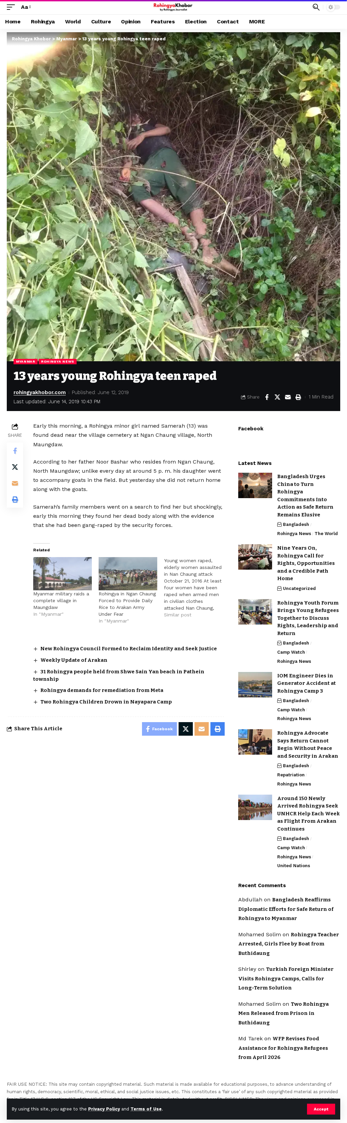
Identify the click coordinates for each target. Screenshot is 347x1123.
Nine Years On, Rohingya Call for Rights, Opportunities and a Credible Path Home (306, 563)
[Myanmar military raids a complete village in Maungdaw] (62, 574)
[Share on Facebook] (266, 397)
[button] (321, 1109)
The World (326, 533)
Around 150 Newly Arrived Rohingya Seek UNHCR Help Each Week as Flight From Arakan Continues (308, 813)
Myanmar (25, 361)
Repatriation (291, 774)
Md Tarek (250, 1038)
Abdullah (250, 899)
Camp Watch (291, 652)
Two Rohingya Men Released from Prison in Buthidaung (283, 1013)
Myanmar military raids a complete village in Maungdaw (61, 600)
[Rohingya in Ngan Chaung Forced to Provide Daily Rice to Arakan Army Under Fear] (128, 574)
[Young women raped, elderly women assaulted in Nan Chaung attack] (196, 587)
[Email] (287, 397)
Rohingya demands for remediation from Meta (101, 690)
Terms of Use (146, 1108)
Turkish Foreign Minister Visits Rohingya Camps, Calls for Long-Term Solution (285, 978)
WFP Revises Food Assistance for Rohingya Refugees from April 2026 (283, 1048)
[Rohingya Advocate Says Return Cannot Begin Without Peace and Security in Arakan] (255, 742)
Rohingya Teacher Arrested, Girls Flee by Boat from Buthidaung (288, 944)
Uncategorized (299, 588)
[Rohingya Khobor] (174, 7)
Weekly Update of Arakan (73, 660)
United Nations (293, 865)
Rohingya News (57, 361)
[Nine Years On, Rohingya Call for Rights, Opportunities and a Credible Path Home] (255, 557)
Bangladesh (296, 524)
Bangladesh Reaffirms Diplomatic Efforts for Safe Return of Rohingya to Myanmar (285, 909)
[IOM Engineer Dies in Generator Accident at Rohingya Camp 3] (255, 684)
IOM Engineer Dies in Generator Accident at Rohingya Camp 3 (306, 683)
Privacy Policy (104, 1108)
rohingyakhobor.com (40, 392)
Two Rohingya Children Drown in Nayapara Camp (106, 702)
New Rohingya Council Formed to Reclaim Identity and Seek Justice (128, 649)
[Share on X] (277, 397)
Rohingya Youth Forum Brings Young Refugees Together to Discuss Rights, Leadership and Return (308, 618)
